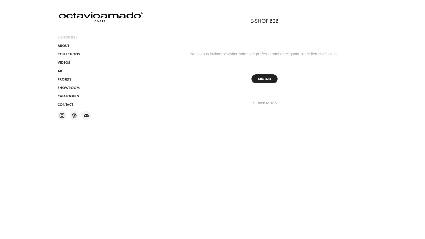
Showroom (69, 88)
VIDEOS (64, 62)
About (63, 46)
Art (61, 71)
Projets (64, 79)
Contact (65, 104)
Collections (69, 54)
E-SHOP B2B (68, 37)
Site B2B (264, 79)
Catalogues (68, 96)
